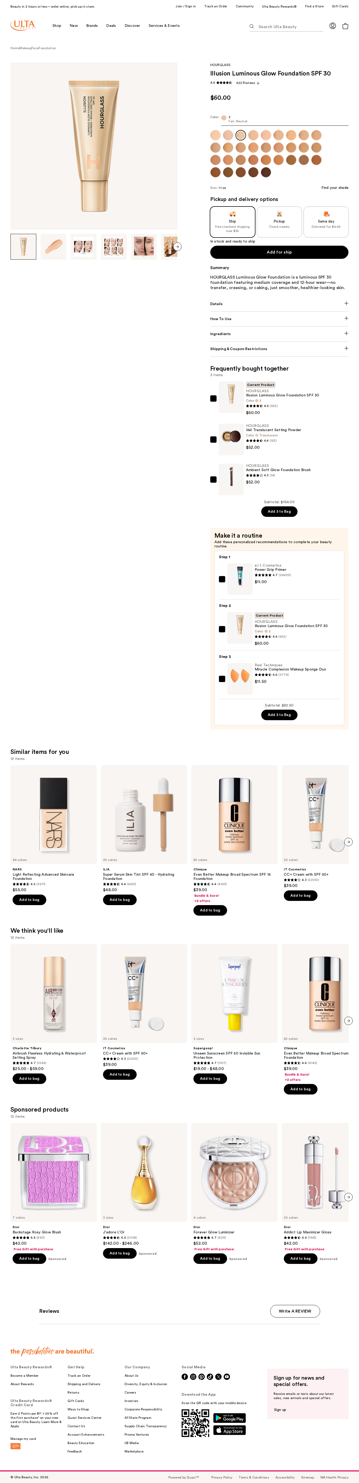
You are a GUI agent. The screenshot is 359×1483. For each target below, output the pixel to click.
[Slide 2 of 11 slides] (53, 247)
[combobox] (279, 120)
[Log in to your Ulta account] (333, 25)
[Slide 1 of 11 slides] (23, 247)
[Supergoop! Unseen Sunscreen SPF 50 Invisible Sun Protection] (234, 1007)
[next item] (177, 247)
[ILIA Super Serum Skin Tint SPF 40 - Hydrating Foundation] (144, 828)
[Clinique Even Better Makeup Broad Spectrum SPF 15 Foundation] (234, 834)
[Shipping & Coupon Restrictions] (279, 349)
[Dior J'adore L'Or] (144, 1184)
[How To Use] (279, 319)
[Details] (279, 304)
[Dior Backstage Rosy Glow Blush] (54, 1187)
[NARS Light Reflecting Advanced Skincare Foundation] (54, 828)
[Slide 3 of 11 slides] (83, 247)
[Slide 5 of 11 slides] (144, 247)
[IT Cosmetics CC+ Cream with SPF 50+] (144, 1005)
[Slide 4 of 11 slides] (114, 247)
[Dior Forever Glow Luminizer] (234, 1187)
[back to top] (343, 1467)
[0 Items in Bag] (345, 26)
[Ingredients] (279, 334)
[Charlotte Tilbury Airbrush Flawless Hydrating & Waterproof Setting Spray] (54, 1007)
